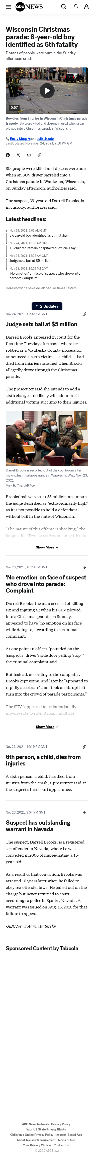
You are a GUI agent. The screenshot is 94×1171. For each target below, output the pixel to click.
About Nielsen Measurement (36, 1140)
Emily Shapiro (20, 139)
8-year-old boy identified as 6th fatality (39, 235)
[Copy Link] (39, 155)
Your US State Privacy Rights (46, 1129)
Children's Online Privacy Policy (31, 1135)
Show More (45, 547)
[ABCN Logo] (29, 7)
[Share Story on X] (18, 155)
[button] (8, 6)
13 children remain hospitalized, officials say (43, 248)
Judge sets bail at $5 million (30, 260)
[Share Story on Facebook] (8, 155)
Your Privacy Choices (37, 1145)
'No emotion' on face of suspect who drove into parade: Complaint (45, 275)
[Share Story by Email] (29, 155)
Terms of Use (66, 1140)
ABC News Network (35, 1124)
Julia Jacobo (45, 139)
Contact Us (61, 1145)
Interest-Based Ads (68, 1135)
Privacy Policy (60, 1124)
